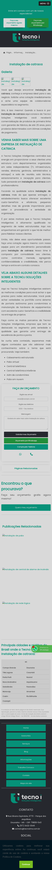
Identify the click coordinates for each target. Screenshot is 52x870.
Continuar (26, 864)
